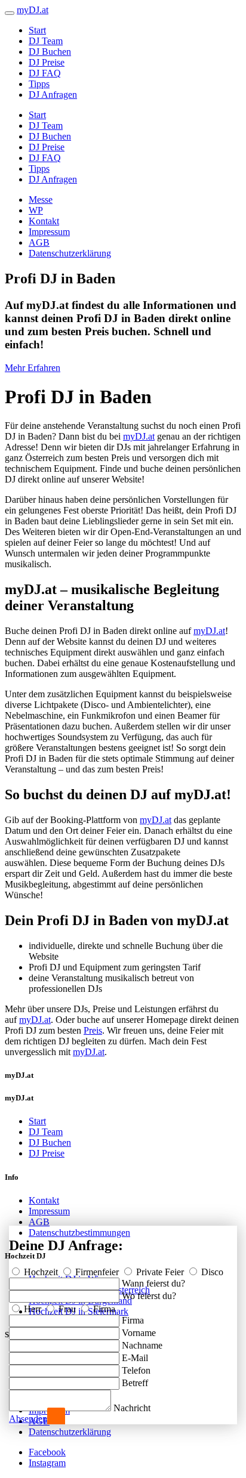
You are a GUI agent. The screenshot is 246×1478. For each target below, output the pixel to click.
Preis (93, 1030)
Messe (41, 199)
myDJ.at (139, 436)
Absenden (28, 1419)
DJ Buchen (50, 52)
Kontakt (44, 221)
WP (36, 210)
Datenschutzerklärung (70, 253)
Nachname (142, 1345)
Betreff (135, 1383)
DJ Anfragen (53, 94)
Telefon (136, 1370)
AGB (39, 242)
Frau (67, 1309)
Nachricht (131, 1408)
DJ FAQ (45, 73)
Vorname (139, 1333)
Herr (32, 1309)
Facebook (47, 1452)
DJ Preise (46, 62)
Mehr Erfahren (32, 368)
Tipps (39, 84)
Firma (103, 1309)
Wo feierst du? (149, 1296)
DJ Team (46, 41)
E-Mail (135, 1358)
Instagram (47, 1463)
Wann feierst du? (153, 1283)
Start (37, 30)
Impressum (49, 232)
